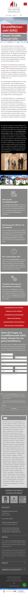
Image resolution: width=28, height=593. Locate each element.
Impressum (8, 580)
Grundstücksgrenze (7, 457)
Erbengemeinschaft (18, 446)
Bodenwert (12, 440)
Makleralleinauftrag (19, 459)
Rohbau (20, 468)
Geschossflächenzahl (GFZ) (15, 451)
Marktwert (5, 462)
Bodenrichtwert (6, 440)
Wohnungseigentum (14, 483)
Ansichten (16, 431)
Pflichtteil (8, 468)
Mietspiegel (14, 462)
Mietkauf (9, 462)
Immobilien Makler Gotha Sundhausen (14, 322)
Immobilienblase (18, 425)
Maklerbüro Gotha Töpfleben (14, 311)
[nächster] (24, 499)
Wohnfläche (12, 481)
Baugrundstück (6, 434)
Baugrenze (20, 433)
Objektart (7, 466)
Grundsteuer (14, 455)
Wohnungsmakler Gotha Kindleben (14, 325)
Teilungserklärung (11, 474)
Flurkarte (8, 449)
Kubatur (4, 431)
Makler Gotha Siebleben (14, 318)
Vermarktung (7, 477)
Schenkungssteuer (18, 470)
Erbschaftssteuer (13, 447)
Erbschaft (8, 447)
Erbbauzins (11, 446)
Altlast (12, 421)
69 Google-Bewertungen (21, 591)
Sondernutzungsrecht (19, 472)
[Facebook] (21, 15)
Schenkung (11, 470)
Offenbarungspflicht (14, 466)
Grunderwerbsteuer (12, 453)
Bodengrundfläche (21, 438)
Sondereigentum (10, 472)
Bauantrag (21, 431)
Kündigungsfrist (10, 431)
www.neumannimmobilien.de (9, 524)
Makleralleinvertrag (7, 461)
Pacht (20, 466)
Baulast (6, 436)
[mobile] (25, 4)
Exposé (19, 447)
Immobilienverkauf (13, 427)
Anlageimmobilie (18, 421)
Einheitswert (11, 444)
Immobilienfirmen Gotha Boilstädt (14, 314)
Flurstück (12, 449)
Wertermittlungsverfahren (12, 479)
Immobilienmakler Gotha (14, 585)
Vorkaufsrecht (20, 477)
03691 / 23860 (24, 585)
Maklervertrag (20, 461)
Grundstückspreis (15, 457)
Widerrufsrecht (21, 479)
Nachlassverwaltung (8, 464)
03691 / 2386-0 (12, 15)
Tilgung (17, 474)
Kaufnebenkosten (16, 429)
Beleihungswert (22, 436)
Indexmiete (20, 427)
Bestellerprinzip (6, 438)
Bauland (11, 434)
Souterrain (5, 474)
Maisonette (8, 459)
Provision (12, 468)
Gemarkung (17, 449)
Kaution (21, 429)
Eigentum (13, 442)
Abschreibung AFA (7, 421)
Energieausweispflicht (19, 444)
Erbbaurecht (5, 446)
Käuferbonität (8, 429)
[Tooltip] (26, 589)
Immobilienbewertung (9, 425)
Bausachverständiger (13, 436)
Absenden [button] (14, 408)
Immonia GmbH (16, 579)
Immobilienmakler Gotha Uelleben (14, 307)
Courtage (17, 440)
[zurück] (3, 499)
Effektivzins (8, 442)
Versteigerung (13, 477)
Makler (13, 459)
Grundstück (6, 66)
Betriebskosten (13, 438)
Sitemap (20, 580)
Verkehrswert (13, 475)
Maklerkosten (14, 461)
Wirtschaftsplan (6, 481)
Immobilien (14, 423)
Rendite (16, 468)
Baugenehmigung (14, 433)
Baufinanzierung (6, 433)
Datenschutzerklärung (12, 393)
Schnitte (4, 472)
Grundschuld (8, 455)
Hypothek (10, 423)
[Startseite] (14, 6)
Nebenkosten (16, 464)
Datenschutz (15, 580)
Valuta (8, 475)
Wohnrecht (18, 481)
